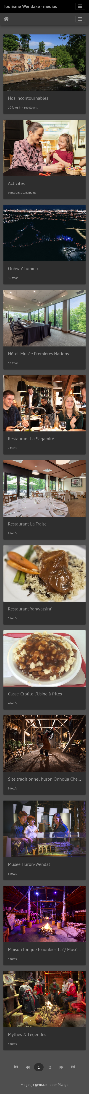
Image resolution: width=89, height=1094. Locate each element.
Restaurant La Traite (27, 524)
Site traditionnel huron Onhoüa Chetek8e (48, 779)
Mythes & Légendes (27, 1034)
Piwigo (63, 1084)
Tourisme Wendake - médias (30, 6)
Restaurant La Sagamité (31, 439)
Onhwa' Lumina (23, 268)
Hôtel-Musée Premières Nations (38, 354)
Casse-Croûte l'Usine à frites (35, 694)
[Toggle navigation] (80, 6)
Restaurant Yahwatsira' (30, 609)
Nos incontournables (28, 98)
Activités (16, 183)
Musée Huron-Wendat (29, 864)
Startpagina (6, 19)
